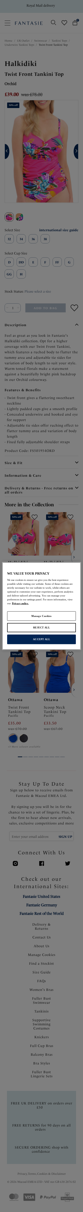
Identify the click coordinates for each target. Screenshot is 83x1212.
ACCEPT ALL (41, 639)
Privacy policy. (20, 603)
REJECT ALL (41, 627)
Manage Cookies (41, 615)
